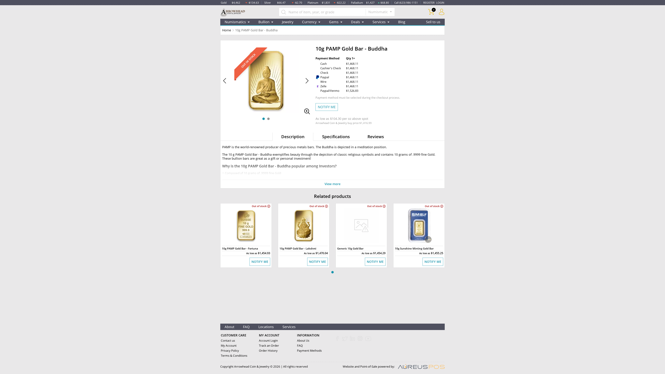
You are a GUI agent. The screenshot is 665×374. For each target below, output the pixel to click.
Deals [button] (355, 22)
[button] (263, 119)
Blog (401, 22)
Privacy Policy (230, 351)
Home (226, 30)
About (229, 326)
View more (332, 184)
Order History (268, 351)
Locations (266, 326)
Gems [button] (334, 22)
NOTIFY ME (327, 107)
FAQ (246, 326)
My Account (229, 346)
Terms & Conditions (234, 356)
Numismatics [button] (235, 22)
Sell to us (433, 22)
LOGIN (440, 2)
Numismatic (378, 12)
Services (289, 326)
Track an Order (269, 346)
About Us (303, 340)
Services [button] (379, 22)
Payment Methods (309, 351)
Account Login (268, 340)
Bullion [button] (263, 22)
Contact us (228, 340)
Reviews (375, 136)
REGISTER (429, 2)
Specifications (336, 136)
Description (292, 136)
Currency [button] (309, 22)
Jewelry (287, 22)
